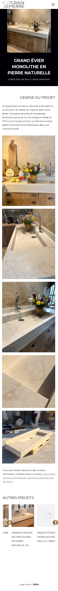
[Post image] (23, 515)
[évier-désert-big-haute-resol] (28, 437)
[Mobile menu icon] (53, 4)
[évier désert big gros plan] (28, 381)
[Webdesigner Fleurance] (36, 584)
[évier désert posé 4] (28, 171)
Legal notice (25, 584)
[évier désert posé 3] (28, 244)
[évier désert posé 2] (28, 317)
